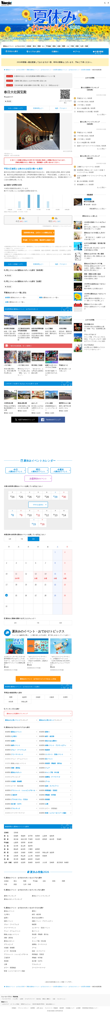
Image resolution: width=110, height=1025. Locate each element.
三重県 (30, 849)
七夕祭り (7, 914)
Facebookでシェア (53, 419)
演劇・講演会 (8, 938)
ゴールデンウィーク (30, 999)
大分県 (44, 862)
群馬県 (44, 839)
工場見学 (7, 958)
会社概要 (78, 1008)
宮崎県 (52, 862)
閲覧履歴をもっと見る (97, 208)
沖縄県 (66, 862)
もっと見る (101, 114)
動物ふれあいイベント (11, 934)
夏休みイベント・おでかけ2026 (14, 46)
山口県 (30, 856)
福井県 (30, 846)
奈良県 (7, 97)
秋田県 (37, 836)
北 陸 (6, 846)
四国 (77, 46)
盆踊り (6, 918)
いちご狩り (15, 999)
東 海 (6, 849)
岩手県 (30, 836)
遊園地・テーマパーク (39, 944)
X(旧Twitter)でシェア (26, 419)
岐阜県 (23, 849)
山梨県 (16, 842)
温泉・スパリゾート (38, 951)
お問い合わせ (40, 1008)
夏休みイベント (9, 911)
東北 (34, 46)
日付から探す (13, 51)
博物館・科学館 (37, 958)
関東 (39, 46)
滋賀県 (24, 697)
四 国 (6, 859)
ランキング (16, 720)
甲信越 (48, 46)
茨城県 (59, 839)
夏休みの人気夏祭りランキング (17, 713)
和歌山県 (24, 702)
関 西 (6, 852)
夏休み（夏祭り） (47, 999)
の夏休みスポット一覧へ (15, 297)
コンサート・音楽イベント (41, 928)
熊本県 (37, 862)
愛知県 (16, 849)
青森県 (23, 836)
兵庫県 (65, 697)
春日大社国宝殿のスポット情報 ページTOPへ (59, 982)
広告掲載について (70, 1008)
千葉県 (30, 839)
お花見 (21, 999)
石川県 (16, 846)
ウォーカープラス (6, 999)
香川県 (16, 859)
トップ (15, 108)
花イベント (35, 931)
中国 (72, 46)
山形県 (44, 836)
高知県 (37, 859)
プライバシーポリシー (23, 1008)
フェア (34, 938)
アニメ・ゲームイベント (12, 931)
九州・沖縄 (84, 46)
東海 (54, 46)
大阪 (67, 46)
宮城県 (16, 836)
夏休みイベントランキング (41, 896)
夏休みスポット (9, 941)
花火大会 (38, 999)
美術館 (9, 101)
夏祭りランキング (10, 896)
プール (77, 51)
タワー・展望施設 (10, 968)
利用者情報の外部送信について (89, 1008)
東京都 (16, 839)
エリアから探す (34, 51)
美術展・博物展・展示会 (40, 934)
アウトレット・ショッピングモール (16, 954)
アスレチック (36, 964)
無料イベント (8, 921)
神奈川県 (24, 839)
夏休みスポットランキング (13, 899)
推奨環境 (33, 1008)
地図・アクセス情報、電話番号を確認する (38, 240)
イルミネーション (61, 999)
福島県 (52, 836)
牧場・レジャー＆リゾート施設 (14, 971)
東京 (43, 46)
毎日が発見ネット (50, 1004)
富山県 (23, 846)
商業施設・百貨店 (38, 954)
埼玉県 (37, 839)
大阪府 (51, 697)
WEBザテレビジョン (26, 1004)
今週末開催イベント (99, 52)
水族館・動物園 (9, 948)
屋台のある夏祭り (38, 918)
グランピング (8, 944)
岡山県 (23, 856)
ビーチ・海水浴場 (10, 951)
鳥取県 (37, 856)
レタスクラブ (5, 1004)
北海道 (29, 46)
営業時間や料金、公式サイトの (38, 233)
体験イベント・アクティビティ (42, 921)
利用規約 (14, 1008)
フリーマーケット (10, 928)
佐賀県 (23, 862)
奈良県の (13, 732)
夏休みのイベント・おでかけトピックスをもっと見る (38, 679)
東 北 (6, 836)
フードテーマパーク (38, 968)
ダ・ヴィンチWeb (15, 1004)
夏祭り (56, 51)
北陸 (58, 46)
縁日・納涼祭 (36, 914)
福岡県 (16, 862)
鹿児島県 (60, 862)
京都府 (38, 697)
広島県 (16, 856)
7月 (38, 623)
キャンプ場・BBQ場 (39, 941)
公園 (5, 964)
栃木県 (52, 839)
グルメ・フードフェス (11, 924)
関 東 (6, 839)
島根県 (44, 856)
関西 (63, 46)
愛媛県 (23, 859)
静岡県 (37, 849)
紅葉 (54, 999)
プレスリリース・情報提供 (51, 1008)
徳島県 (30, 859)
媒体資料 (62, 1008)
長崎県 (30, 862)
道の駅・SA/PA (37, 961)
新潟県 (30, 842)
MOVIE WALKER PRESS (38, 1004)
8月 (61, 623)
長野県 (23, 842)
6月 (15, 623)
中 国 (6, 856)
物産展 (34, 924)
